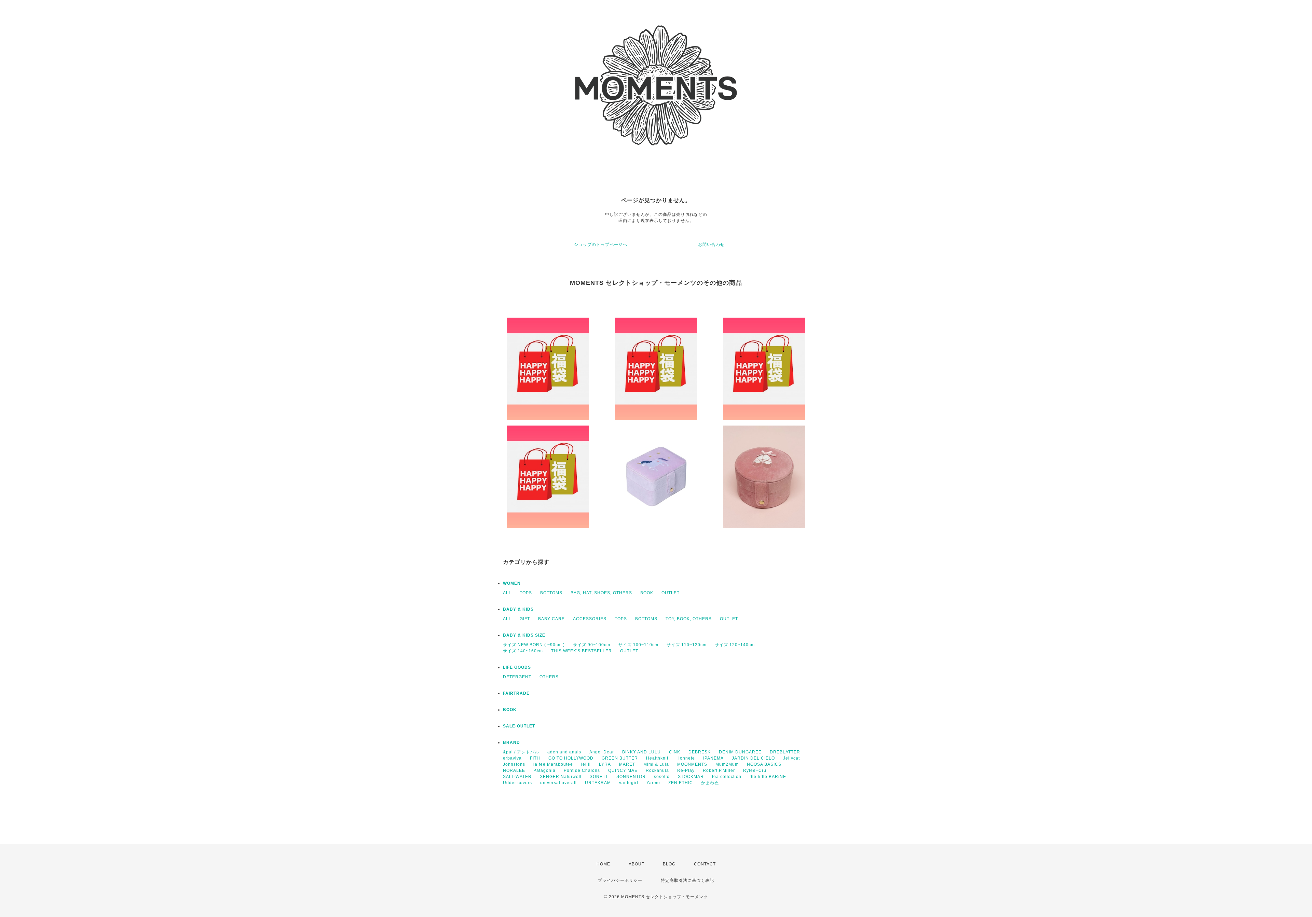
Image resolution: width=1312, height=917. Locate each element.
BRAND (511, 742)
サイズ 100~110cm (638, 644)
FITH (535, 758)
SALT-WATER (517, 776)
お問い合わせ (711, 244)
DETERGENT (517, 677)
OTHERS (549, 677)
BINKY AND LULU (641, 752)
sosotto (662, 776)
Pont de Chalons (582, 770)
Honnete (685, 758)
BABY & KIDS (518, 609)
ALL (507, 593)
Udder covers (517, 782)
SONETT (599, 776)
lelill (586, 764)
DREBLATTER (785, 752)
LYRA (605, 764)
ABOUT (636, 864)
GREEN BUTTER (620, 758)
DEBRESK (699, 752)
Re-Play (686, 770)
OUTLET (670, 593)
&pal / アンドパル (521, 752)
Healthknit (657, 758)
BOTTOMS (551, 593)
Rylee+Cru (754, 770)
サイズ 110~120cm (687, 644)
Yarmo (653, 782)
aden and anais (564, 752)
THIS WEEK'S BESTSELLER (581, 651)
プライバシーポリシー (620, 880)
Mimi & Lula (656, 764)
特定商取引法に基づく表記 (687, 880)
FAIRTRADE (516, 693)
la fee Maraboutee (553, 764)
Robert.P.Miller (719, 770)
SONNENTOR (631, 776)
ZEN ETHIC (680, 782)
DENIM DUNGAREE (740, 752)
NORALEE (514, 770)
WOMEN (512, 583)
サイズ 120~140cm (735, 644)
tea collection (726, 776)
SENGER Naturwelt (561, 776)
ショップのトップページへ (600, 244)
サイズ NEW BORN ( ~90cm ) (534, 644)
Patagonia (544, 770)
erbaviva (512, 758)
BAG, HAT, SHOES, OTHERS (601, 593)
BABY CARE (551, 618)
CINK (674, 752)
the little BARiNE (768, 776)
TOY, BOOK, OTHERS (689, 618)
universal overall (558, 782)
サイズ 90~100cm (591, 644)
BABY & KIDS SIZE (524, 635)
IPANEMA (713, 758)
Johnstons (514, 764)
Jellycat (791, 758)
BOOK (646, 593)
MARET (627, 764)
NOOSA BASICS (764, 764)
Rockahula (657, 770)
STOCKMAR (691, 776)
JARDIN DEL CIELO (753, 758)
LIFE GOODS (517, 667)
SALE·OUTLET (519, 726)
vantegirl (628, 782)
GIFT (525, 618)
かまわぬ (710, 782)
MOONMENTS (692, 764)
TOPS (526, 593)
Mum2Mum (727, 764)
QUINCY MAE (623, 770)
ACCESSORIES (589, 618)
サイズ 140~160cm (523, 651)
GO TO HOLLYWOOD (570, 758)
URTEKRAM (598, 782)
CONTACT (705, 864)
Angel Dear (601, 752)
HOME (603, 864)
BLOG (669, 864)
